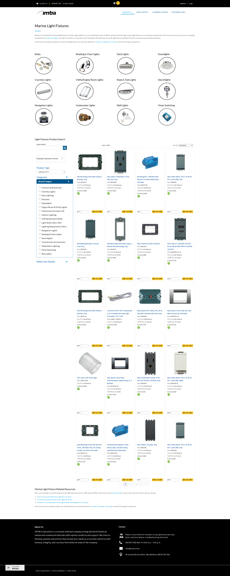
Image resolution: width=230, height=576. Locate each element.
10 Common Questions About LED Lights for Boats (54, 500)
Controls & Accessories (52, 187)
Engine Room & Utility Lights (54, 207)
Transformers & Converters (54, 242)
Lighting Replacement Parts (54, 226)
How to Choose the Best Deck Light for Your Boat (54, 497)
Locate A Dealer (68, 4)
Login (191, 3)
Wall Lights (47, 254)
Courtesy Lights (48, 191)
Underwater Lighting (51, 246)
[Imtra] (47, 13)
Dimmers (46, 199)
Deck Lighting (48, 195)
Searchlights (47, 238)
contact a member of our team (106, 42)
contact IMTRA (136, 535)
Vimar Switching (49, 250)
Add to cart (97, 212)
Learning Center (116, 493)
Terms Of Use (71, 571)
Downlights (47, 203)
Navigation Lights (49, 230)
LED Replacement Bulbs (52, 219)
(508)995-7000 (56, 4)
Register (183, 4)
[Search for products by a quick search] (65, 148)
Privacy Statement (58, 571)
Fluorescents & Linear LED (53, 211)
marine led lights (52, 38)
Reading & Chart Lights (52, 234)
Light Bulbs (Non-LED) (51, 223)
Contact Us (43, 4)
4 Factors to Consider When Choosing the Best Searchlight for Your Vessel (62, 502)
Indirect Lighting (49, 215)
